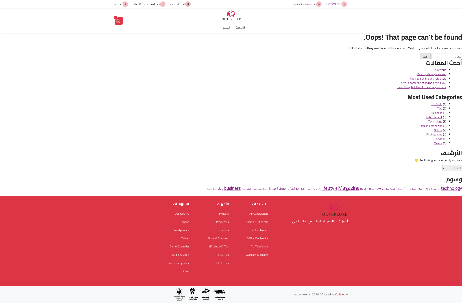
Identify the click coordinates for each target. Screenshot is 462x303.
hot (302, 189)
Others (438, 130)
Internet (311, 188)
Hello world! (439, 70)
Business (436, 112)
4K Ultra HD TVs (218, 246)
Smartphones (181, 230)
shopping (415, 189)
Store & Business (218, 238)
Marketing (364, 189)
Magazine (348, 188)
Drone (185, 271)
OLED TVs (222, 263)
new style (385, 189)
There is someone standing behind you (422, 82)
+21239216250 (333, 4)
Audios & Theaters (257, 222)
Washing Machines (257, 254)
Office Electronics (258, 238)
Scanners (223, 230)
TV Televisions (260, 246)
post (401, 189)
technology (451, 188)
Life (319, 189)
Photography (434, 134)
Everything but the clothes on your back (421, 87)
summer (436, 189)
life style (329, 188)
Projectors (222, 222)
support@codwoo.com (305, 4)
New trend (394, 189)
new (378, 188)
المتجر (226, 27)
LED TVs (223, 254)
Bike (215, 189)
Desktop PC (182, 213)
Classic (244, 189)
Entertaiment (434, 117)
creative (258, 189)
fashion (295, 188)
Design (265, 189)
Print (407, 188)
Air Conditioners (259, 213)
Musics (438, 143)
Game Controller (179, 246)
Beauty (210, 189)
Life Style (436, 104)
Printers (224, 213)
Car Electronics (260, 230)
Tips (439, 108)
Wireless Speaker (179, 263)
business (232, 188)
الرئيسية (240, 27)
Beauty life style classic (431, 74)
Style (439, 138)
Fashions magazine (430, 125)
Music (371, 189)
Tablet (185, 238)
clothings (251, 189)
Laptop (184, 222)
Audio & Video (180, 254)
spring (423, 188)
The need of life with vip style (428, 78)
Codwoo (340, 294)
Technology (435, 121)
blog (220, 188)
